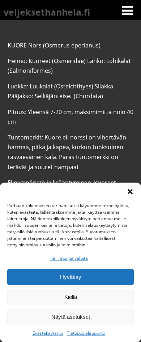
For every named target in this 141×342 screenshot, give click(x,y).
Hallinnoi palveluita (69, 258)
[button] (130, 191)
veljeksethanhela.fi (47, 12)
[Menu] (127, 10)
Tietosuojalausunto (86, 333)
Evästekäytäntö (48, 333)
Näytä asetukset (70, 317)
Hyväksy (70, 277)
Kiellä (70, 297)
